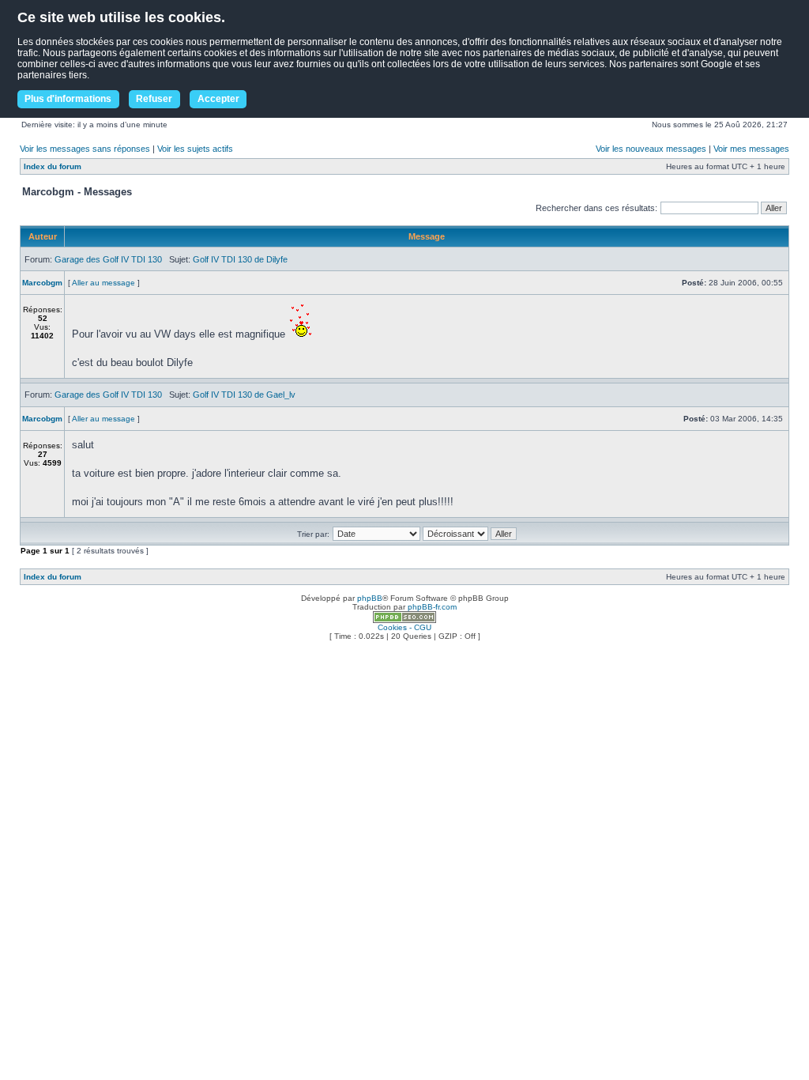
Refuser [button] (154, 98)
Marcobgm (42, 282)
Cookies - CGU (404, 627)
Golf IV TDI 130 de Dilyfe (240, 259)
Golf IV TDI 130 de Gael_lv (244, 394)
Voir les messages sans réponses (85, 148)
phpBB (369, 598)
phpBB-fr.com (432, 606)
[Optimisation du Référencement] (404, 620)
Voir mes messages (751, 148)
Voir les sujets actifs (195, 148)
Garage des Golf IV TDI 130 (108, 259)
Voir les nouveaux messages (651, 148)
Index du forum (52, 166)
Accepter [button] (218, 98)
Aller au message (103, 282)
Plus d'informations (67, 98)
